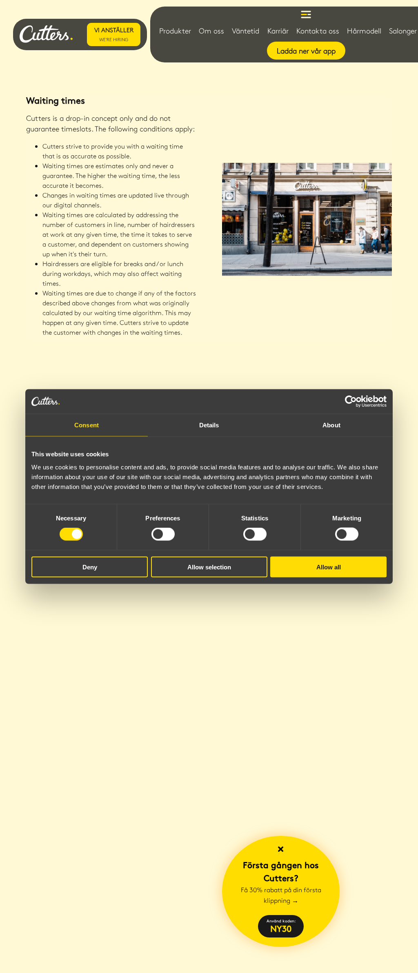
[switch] (163, 534)
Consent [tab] (86, 425)
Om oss (211, 31)
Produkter (175, 31)
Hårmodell (364, 31)
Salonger (403, 31)
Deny (89, 566)
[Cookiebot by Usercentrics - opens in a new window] (351, 401)
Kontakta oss (317, 31)
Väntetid (245, 31)
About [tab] (331, 425)
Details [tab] (209, 425)
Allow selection (209, 566)
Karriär (278, 31)
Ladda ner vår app (306, 51)
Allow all (328, 566)
